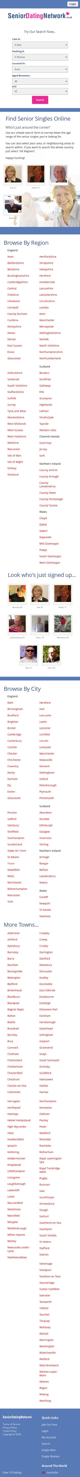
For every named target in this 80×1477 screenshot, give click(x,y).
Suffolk (11, 398)
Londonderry (47, 876)
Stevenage (45, 1263)
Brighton (12, 721)
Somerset (13, 379)
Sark (42, 455)
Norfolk (44, 339)
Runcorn (44, 1184)
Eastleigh (45, 1003)
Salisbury (13, 825)
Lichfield (44, 734)
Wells (10, 876)
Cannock (12, 1047)
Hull (41, 709)
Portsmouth (46, 798)
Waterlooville (47, 1352)
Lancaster (45, 715)
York (10, 901)
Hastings (12, 1114)
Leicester (45, 728)
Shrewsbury (46, 1203)
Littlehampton (16, 1171)
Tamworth (45, 1302)
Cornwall (12, 307)
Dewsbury (45, 965)
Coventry (12, 766)
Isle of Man (14, 455)
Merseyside (46, 326)
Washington (46, 1346)
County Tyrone (48, 505)
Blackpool (13, 1003)
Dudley (43, 977)
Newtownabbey (17, 1257)
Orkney (11, 468)
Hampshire (46, 269)
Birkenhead (14, 990)
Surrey (11, 404)
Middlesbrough (17, 1228)
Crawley (44, 933)
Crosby (43, 946)
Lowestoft (13, 1190)
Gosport (44, 1041)
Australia (52, 1472)
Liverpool (45, 747)
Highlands (45, 404)
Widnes (44, 1381)
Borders (44, 373)
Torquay (44, 1321)
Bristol (11, 728)
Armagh (44, 857)
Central (12, 288)
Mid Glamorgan (49, 543)
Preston (12, 812)
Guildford (45, 1073)
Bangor (43, 863)
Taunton (44, 1314)
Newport (44, 903)
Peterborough (48, 785)
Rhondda (45, 1139)
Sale (42, 1191)
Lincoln (43, 741)
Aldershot (13, 933)
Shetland (13, 474)
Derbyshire (14, 326)
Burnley (12, 1035)
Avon (10, 256)
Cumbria (12, 320)
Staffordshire (15, 392)
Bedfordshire (15, 263)
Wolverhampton (17, 889)
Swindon (44, 1295)
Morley (11, 1241)
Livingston (13, 1177)
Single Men (49, 1450)
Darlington (46, 952)
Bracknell (13, 1028)
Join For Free (49, 1424)
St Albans (13, 857)
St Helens (45, 1242)
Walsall (43, 1333)
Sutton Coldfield (49, 1289)
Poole (42, 1126)
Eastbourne (46, 996)
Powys (43, 550)
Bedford (12, 984)
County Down (47, 492)
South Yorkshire (17, 385)
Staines (44, 1254)
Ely (9, 785)
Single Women (51, 1456)
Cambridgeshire (17, 282)
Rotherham (46, 1152)
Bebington (13, 977)
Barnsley (12, 952)
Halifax (43, 1085)
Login (72, 4)
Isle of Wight (15, 462)
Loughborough (16, 1184)
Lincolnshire (47, 301)
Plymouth (45, 791)
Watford (44, 1359)
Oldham (44, 1114)
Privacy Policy (10, 1427)
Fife (41, 392)
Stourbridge (46, 1282)
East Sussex (14, 345)
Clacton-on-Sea (16, 1085)
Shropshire (46, 263)
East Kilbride (47, 990)
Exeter (11, 791)
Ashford (12, 939)
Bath (10, 702)
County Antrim (48, 470)
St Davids (45, 910)
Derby (11, 772)
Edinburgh (46, 825)
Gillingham (46, 1035)
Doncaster (45, 971)
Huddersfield (15, 1139)
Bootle (11, 1022)
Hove (10, 1133)
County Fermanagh (51, 499)
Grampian (45, 398)
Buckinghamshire (18, 275)
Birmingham (15, 709)
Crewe (43, 939)
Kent (42, 314)
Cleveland (13, 301)
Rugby (43, 1178)
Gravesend (46, 1047)
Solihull (44, 1216)
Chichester (14, 760)
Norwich (44, 766)
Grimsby (44, 1066)
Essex (10, 352)
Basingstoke (14, 971)
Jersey (43, 449)
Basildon (12, 965)
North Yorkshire (49, 345)
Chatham (13, 1054)
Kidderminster (16, 1158)
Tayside (44, 423)
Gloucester (14, 358)
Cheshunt (13, 1079)
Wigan (43, 1388)
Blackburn (13, 996)
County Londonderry (47, 484)
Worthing (45, 1400)
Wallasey (44, 1327)
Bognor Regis (15, 1009)
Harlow (43, 1092)
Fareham (44, 1016)
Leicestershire (48, 294)
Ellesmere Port (48, 1009)
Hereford (45, 275)
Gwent (43, 531)
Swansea (44, 916)
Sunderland (14, 844)
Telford (43, 1308)
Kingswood (14, 1164)
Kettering (13, 1152)
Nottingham (46, 772)
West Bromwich (49, 1365)
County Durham (17, 314)
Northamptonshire (51, 352)
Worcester (13, 449)
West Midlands (16, 423)
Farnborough (47, 1022)
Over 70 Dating (12, 1472)
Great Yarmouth (49, 1060)
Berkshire (13, 269)
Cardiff (43, 897)
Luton (11, 1196)
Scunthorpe (46, 1197)
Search (40, 100)
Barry (10, 958)
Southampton (15, 838)
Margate (12, 1222)
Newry (43, 882)
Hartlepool (13, 1107)
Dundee (44, 819)
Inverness (45, 838)
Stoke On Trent (16, 850)
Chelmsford (14, 1060)
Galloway (45, 385)
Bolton (11, 1016)
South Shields (48, 1235)
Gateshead (46, 1028)
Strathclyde (46, 417)
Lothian (44, 411)
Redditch (45, 1133)
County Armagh (49, 476)
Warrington (46, 1340)
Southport (45, 1229)
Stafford (44, 1248)
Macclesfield (15, 1203)
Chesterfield (15, 1073)
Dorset (11, 339)
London (44, 307)
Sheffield (12, 831)
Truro (10, 863)
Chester (12, 753)
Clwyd (43, 518)
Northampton (47, 1101)
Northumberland (50, 358)
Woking (44, 1394)
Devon (11, 333)
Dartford (44, 958)
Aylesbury (13, 946)
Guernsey (45, 443)
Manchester (46, 320)
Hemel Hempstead (19, 1120)
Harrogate (13, 1101)
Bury (10, 1041)
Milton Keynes (16, 1234)
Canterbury (14, 741)
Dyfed (43, 524)
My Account (49, 1437)
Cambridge (14, 734)
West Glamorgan (49, 562)
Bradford (13, 715)
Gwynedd (45, 537)
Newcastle (45, 760)
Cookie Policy (9, 1431)
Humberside (47, 282)
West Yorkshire (16, 436)
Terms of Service (11, 1424)
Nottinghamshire (50, 333)
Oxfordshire (14, 373)
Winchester (14, 882)
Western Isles (47, 430)
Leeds (43, 721)
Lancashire (46, 288)
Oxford (43, 779)
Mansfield (13, 1215)
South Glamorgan (50, 556)
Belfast (43, 870)
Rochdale (45, 1145)
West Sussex (15, 430)
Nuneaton (45, 1107)
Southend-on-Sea (50, 1222)
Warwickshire (15, 417)
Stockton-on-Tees (50, 1276)
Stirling (43, 844)
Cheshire (13, 294)
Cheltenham (15, 1066)
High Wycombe (16, 1126)
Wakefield (13, 870)
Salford (11, 819)
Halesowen (46, 1079)
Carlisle (12, 747)
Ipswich (12, 1145)
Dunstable (45, 984)
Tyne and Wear (16, 411)
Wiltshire (13, 443)
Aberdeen (45, 812)
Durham (12, 779)
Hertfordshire (47, 256)
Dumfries (45, 379)
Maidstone (14, 1209)
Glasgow (44, 831)
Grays (43, 1054)
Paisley (43, 1120)
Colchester (14, 1092)
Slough (43, 1210)
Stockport (45, 1270)
